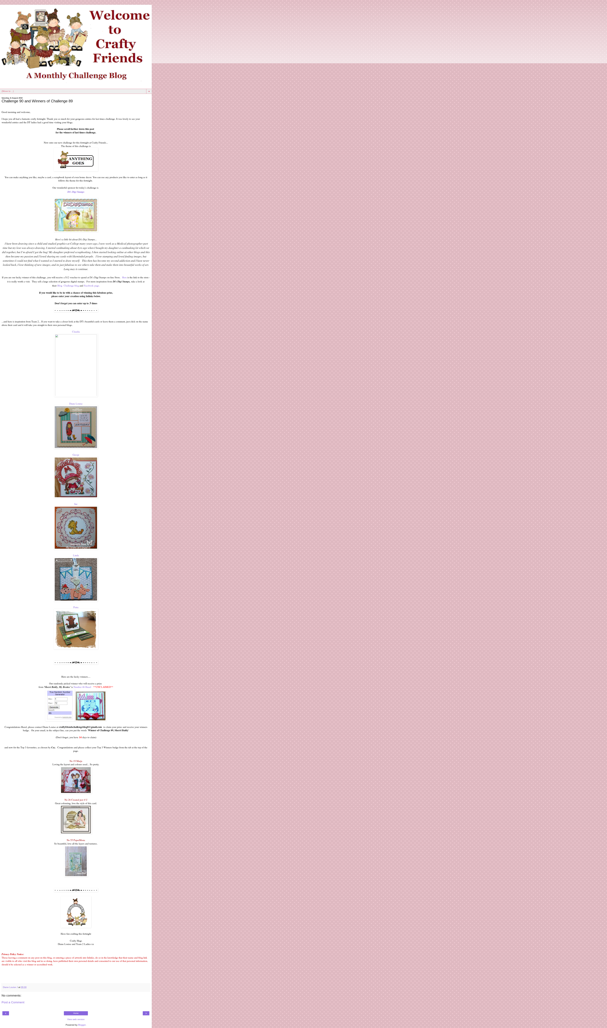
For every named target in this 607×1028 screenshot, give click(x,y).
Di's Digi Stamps (75, 191)
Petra (75, 607)
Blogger (82, 1025)
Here (124, 277)
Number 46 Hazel (82, 686)
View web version (76, 1019)
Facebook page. (92, 285)
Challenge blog (71, 285)
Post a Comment (13, 1002)
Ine (75, 503)
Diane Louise (76, 403)
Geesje (76, 454)
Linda (76, 555)
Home (76, 1013)
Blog (59, 285)
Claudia (76, 331)
